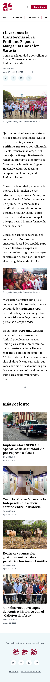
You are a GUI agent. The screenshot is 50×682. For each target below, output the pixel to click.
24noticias (8, 69)
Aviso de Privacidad (31, 671)
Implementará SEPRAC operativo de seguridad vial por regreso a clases (24, 449)
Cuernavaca (33, 17)
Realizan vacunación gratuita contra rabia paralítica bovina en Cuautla (25, 557)
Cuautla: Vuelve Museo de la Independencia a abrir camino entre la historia (24, 503)
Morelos (17, 17)
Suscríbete (39, 7)
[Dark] (28, 7)
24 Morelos (9, 457)
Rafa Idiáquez (10, 620)
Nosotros (13, 671)
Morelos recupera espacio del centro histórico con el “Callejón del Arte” (23, 612)
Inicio (5, 17)
